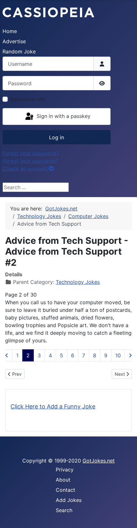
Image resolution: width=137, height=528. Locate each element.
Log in (56, 137)
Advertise (14, 41)
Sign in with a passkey (62, 116)
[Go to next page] (130, 355)
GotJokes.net (99, 460)
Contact (65, 490)
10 (118, 355)
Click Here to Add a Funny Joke (53, 406)
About (63, 480)
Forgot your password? (31, 153)
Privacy (65, 469)
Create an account (26, 168)
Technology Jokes (78, 282)
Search (64, 510)
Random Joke (19, 51)
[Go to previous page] (6, 355)
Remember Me (27, 99)
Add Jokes (69, 500)
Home (10, 31)
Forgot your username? (30, 161)
